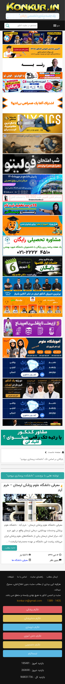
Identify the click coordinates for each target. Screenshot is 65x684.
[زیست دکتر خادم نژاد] (32, 86)
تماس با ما (22, 577)
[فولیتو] (32, 75)
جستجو (8, 25)
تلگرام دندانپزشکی (32, 618)
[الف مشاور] (32, 225)
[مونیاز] (32, 286)
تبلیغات (10, 577)
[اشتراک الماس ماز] (32, 368)
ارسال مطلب (52, 577)
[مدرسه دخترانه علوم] (32, 348)
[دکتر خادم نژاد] (32, 266)
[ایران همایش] (32, 246)
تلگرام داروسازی (32, 627)
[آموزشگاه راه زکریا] (32, 422)
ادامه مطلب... (9, 547)
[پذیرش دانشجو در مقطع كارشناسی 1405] (32, 184)
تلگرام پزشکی (32, 609)
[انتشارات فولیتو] (32, 164)
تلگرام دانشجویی (32, 645)
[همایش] (32, 388)
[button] (58, 25)
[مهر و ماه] (32, 37)
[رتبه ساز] (32, 65)
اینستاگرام (32, 653)
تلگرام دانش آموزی (32, 636)
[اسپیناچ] (32, 327)
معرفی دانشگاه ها (20, 560)
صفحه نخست (54, 452)
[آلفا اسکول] (32, 103)
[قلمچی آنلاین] (32, 198)
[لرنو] (32, 143)
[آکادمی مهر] (32, 307)
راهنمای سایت (36, 577)
